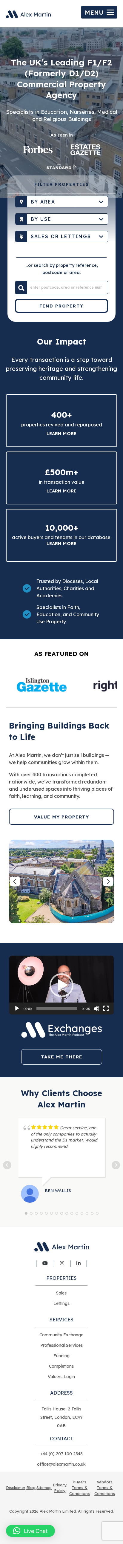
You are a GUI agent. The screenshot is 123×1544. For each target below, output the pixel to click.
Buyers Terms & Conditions (79, 1487)
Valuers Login (61, 1376)
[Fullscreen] (106, 1009)
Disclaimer (15, 1487)
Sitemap (44, 1487)
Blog (31, 1487)
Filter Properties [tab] (61, 184)
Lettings (61, 1303)
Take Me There (61, 1057)
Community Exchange (61, 1335)
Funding (61, 1355)
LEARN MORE (61, 543)
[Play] (17, 1009)
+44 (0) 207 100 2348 (61, 1453)
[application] (61, 985)
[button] (61, 985)
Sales (61, 1293)
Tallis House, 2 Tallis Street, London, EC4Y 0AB (61, 1417)
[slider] (56, 1008)
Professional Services (61, 1345)
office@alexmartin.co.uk (61, 1464)
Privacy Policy (60, 1487)
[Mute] (96, 1009)
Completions (61, 1366)
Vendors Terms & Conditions (104, 1487)
